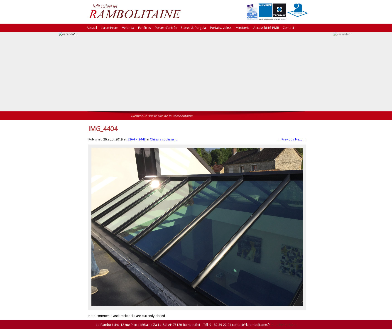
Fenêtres (144, 27)
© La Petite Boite (283, 324)
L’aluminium (109, 27)
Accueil (92, 27)
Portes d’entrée (166, 27)
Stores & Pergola (193, 27)
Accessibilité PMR (266, 27)
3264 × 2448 (136, 139)
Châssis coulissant (163, 139)
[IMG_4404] (197, 305)
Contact (288, 27)
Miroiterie (242, 27)
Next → (300, 139)
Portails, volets (221, 27)
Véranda (128, 27)
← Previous (285, 139)
